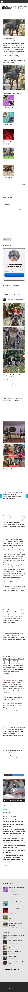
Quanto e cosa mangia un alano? (13, 819)
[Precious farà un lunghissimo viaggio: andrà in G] (14, 549)
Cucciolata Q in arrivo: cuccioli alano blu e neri (8, 108)
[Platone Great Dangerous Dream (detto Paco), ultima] (14, 620)
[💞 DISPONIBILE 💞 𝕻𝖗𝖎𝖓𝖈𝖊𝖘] (14, 690)
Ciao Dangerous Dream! (9, 38)
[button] (14, 791)
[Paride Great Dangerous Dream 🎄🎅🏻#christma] (14, 432)
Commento (6, 215)
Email (12, 233)
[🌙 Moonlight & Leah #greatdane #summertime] (14, 479)
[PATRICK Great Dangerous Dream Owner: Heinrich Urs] (14, 714)
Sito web (20, 233)
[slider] (13, 800)
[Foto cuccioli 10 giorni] (27, 496)
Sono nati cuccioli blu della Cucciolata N (8, 177)
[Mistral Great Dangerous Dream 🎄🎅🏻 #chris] (14, 408)
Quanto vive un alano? (10, 816)
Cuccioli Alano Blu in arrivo (7, 125)
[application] (14, 790)
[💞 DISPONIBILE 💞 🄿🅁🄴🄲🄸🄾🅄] (14, 667)
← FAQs (5, 809)
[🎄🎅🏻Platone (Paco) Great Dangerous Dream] (14, 361)
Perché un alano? (12, 956)
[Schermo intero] (23, 800)
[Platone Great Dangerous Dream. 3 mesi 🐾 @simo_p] (14, 596)
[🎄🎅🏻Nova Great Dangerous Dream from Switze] (14, 385)
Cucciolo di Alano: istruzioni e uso (16, 935)
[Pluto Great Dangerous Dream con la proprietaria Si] (14, 643)
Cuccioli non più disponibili (14, 951)
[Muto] (21, 800)
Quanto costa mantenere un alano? (14, 822)
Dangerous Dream (11, 45)
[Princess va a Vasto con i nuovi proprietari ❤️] (14, 573)
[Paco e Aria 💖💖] (14, 338)
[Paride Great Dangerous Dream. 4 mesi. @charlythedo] (14, 502)
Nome (5, 233)
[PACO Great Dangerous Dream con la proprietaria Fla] (14, 761)
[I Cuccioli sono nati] (1, 496)
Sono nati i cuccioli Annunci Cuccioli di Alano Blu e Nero (7, 143)
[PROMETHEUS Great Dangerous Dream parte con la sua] (14, 737)
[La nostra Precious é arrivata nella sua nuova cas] (14, 526)
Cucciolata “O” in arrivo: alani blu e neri (8, 160)
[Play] (5, 800)
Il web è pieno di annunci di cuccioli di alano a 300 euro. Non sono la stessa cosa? (13, 841)
